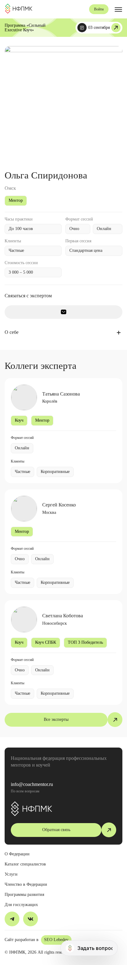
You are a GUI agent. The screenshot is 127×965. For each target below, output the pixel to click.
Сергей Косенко (59, 504)
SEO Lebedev (56, 939)
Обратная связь (56, 829)
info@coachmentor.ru (32, 784)
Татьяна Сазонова (61, 394)
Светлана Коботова (62, 615)
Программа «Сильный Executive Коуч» (25, 27)
